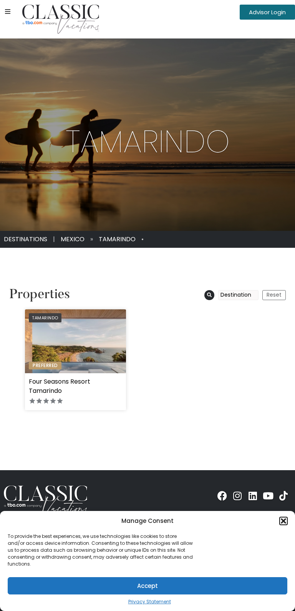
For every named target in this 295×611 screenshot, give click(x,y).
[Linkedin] (252, 495)
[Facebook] (222, 495)
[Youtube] (268, 495)
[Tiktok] (283, 495)
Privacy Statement (149, 601)
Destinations (25, 239)
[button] (283, 521)
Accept (147, 586)
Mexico (73, 239)
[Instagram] (237, 495)
